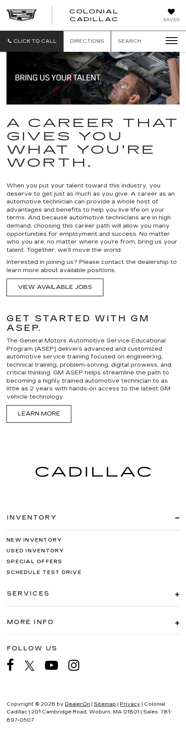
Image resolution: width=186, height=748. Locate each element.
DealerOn (77, 704)
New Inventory (34, 540)
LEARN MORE (39, 413)
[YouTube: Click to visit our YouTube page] (56, 665)
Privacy (130, 704)
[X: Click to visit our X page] (34, 665)
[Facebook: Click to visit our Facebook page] (14, 665)
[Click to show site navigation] (168, 41)
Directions (87, 41)
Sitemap (105, 704)
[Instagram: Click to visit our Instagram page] (78, 665)
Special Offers (34, 561)
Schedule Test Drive (44, 572)
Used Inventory (35, 551)
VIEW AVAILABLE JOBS (55, 287)
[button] (32, 41)
